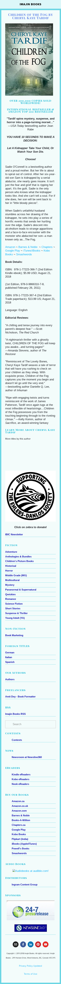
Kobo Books (19, 834)
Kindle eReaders (21, 774)
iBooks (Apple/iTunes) (24, 843)
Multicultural (12, 580)
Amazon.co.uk (20, 806)
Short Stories (12, 608)
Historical (10, 565)
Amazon (10, 247)
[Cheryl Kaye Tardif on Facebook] (23, 944)
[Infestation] (31, 444)
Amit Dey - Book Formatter (20, 696)
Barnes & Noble (27, 247)
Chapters (47, 247)
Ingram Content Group (24, 884)
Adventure (11, 551)
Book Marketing (14, 635)
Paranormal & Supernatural (20, 589)
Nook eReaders (20, 784)
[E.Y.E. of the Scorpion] (48, 445)
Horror (9, 570)
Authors (9, 679)
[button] (50, 438)
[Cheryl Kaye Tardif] (31, 944)
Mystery (9, 584)
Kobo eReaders (20, 779)
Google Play (12, 250)
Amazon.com (19, 810)
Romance (10, 599)
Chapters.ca (18, 825)
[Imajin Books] (45, 944)
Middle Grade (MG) (16, 575)
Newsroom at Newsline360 (27, 757)
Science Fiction (14, 603)
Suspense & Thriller (16, 613)
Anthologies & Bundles (18, 556)
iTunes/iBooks (31, 250)
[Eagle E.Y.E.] (14, 444)
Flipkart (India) (20, 839)
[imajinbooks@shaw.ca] (16, 944)
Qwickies (10, 594)
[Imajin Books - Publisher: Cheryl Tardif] (38, 944)
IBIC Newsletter (14, 534)
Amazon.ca (18, 801)
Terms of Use (30, 973)
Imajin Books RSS (15, 713)
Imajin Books (30, 4)
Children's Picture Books (19, 561)
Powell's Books (20, 848)
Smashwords (24, 254)
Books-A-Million (21, 820)
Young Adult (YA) (15, 618)
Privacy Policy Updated (30, 965)
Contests (17, 740)
